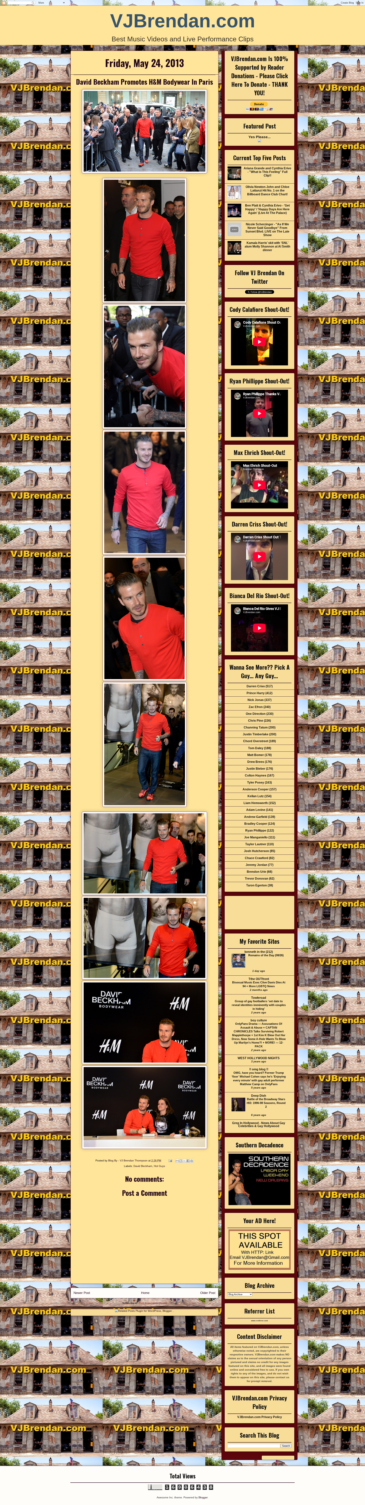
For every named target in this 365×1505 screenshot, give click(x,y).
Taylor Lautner (255, 844)
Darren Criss (256, 686)
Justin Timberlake (255, 734)
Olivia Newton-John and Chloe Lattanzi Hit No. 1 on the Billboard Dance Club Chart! (267, 190)
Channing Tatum (256, 727)
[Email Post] (170, 1160)
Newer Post (82, 1293)
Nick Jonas (256, 700)
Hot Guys (159, 1166)
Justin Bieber (255, 768)
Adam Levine (255, 809)
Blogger (203, 1497)
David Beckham (142, 1166)
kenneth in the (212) (258, 951)
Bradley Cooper (255, 823)
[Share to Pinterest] (192, 1161)
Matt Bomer (255, 755)
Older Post (207, 1293)
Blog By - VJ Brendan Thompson (128, 1160)
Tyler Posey (255, 782)
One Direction (256, 713)
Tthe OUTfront (258, 979)
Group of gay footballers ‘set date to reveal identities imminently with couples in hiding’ (259, 1005)
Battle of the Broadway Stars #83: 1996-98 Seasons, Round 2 (266, 1102)
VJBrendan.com (182, 20)
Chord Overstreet (255, 741)
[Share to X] (184, 1161)
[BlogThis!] (181, 1161)
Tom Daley (255, 748)
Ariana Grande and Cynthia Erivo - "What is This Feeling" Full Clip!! (267, 172)
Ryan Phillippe (255, 830)
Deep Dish (258, 1095)
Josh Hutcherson (256, 851)
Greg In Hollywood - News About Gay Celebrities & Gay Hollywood (258, 1124)
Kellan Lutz (256, 796)
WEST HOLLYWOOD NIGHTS (259, 1058)
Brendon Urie (256, 871)
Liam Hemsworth (256, 803)
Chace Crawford (256, 858)
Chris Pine (255, 720)
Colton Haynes (255, 775)
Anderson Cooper (256, 789)
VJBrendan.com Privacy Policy (259, 1417)
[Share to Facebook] (188, 1161)
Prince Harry (256, 693)
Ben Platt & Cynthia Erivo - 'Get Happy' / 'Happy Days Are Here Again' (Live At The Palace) (267, 209)
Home (145, 1293)
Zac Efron (256, 707)
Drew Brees (255, 761)
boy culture (259, 1020)
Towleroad (258, 997)
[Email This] (177, 1161)
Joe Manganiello (256, 837)
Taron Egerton (256, 885)
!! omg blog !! (258, 1069)
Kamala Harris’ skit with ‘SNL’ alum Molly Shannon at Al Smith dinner (267, 246)
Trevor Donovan (256, 878)
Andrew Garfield (255, 816)
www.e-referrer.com (259, 1321)
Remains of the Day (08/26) (266, 955)
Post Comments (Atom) (153, 1303)
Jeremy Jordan (256, 864)
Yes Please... (259, 137)
